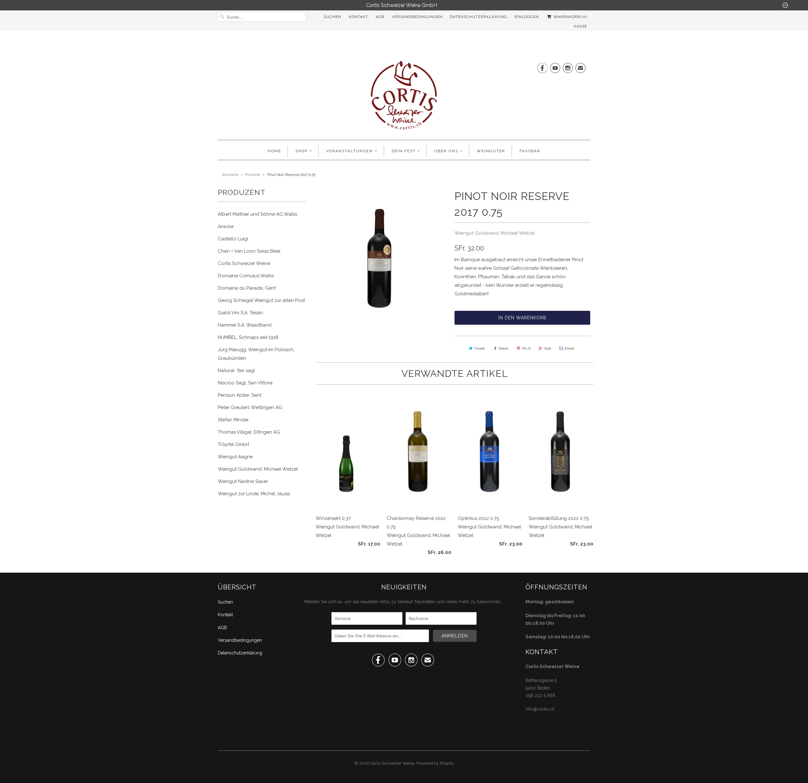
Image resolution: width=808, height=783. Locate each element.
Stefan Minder (233, 420)
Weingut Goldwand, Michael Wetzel (258, 469)
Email (569, 348)
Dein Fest (404, 151)
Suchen (332, 17)
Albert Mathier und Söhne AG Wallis (257, 214)
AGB (380, 17)
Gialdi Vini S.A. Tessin (240, 313)
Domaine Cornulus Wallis (246, 276)
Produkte (252, 174)
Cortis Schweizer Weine (244, 263)
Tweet (479, 348)
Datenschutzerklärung (478, 17)
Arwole (226, 226)
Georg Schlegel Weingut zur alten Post (261, 300)
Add (547, 348)
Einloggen (527, 17)
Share (503, 348)
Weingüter (491, 151)
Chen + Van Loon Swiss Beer (249, 251)
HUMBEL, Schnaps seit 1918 (248, 337)
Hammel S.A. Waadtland (244, 325)
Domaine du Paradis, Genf (247, 288)
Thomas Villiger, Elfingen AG (249, 432)
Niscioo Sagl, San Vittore (245, 383)
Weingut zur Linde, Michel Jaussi (254, 494)
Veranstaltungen (349, 151)
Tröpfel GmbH (233, 444)
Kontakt (358, 17)
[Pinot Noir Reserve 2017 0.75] (380, 258)
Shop (301, 151)
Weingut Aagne (235, 457)
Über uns (446, 151)
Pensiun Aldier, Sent (239, 395)
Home (274, 151)
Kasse (580, 26)
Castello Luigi (233, 239)
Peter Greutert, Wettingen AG (250, 407)
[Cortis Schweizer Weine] (404, 97)
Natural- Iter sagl (236, 370)
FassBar (530, 151)
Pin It (526, 348)
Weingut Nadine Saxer (243, 481)
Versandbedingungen (417, 17)
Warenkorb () (569, 17)
